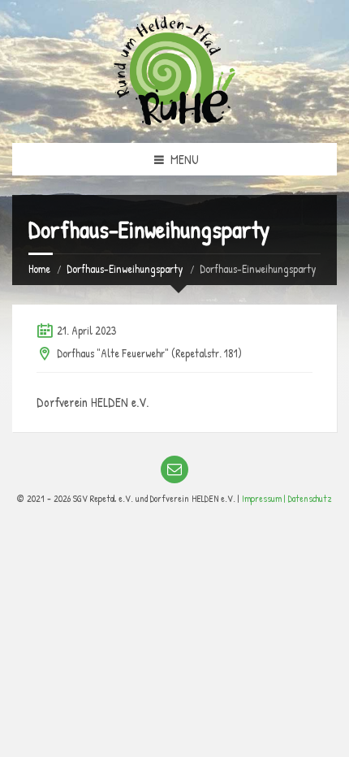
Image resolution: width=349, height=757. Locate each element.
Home (39, 268)
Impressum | (265, 498)
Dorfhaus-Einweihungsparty (125, 268)
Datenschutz (310, 498)
